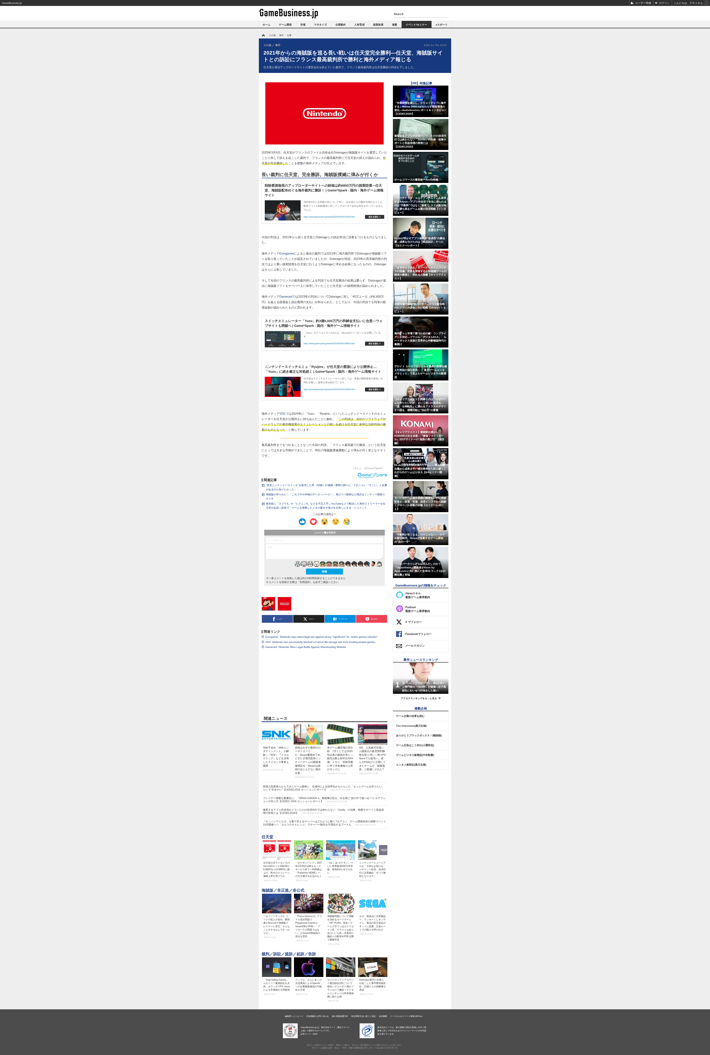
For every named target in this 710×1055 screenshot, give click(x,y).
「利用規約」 (305, 582)
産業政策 (378, 24)
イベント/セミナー (416, 24)
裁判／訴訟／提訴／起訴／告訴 (289, 954)
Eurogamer (286, 253)
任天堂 (267, 837)
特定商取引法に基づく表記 (363, 1016)
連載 (394, 24)
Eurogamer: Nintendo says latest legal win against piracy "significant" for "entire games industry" (321, 636)
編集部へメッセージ (294, 1016)
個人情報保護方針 (340, 1016)
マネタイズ (320, 24)
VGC (282, 413)
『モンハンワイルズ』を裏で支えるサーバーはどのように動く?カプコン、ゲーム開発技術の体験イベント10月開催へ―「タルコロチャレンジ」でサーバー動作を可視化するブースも (324, 823)
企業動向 (340, 24)
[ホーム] (263, 35)
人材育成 (359, 24)
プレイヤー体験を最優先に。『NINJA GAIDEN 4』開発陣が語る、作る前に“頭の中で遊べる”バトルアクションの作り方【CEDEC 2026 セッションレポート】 (324, 800)
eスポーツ (441, 24)
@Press (418, 1016)
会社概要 (383, 1016)
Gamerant (285, 296)
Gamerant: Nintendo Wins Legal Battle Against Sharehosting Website (305, 647)
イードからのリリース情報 (402, 1016)
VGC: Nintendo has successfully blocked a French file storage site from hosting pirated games (320, 642)
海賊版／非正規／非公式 (283, 890)
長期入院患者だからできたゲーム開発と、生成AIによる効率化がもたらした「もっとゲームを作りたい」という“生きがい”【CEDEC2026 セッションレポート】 (323, 788)
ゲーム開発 (285, 24)
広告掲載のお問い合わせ (317, 1016)
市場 (302, 24)
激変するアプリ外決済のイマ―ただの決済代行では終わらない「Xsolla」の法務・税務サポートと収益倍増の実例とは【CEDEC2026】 (323, 811)
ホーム (266, 24)
